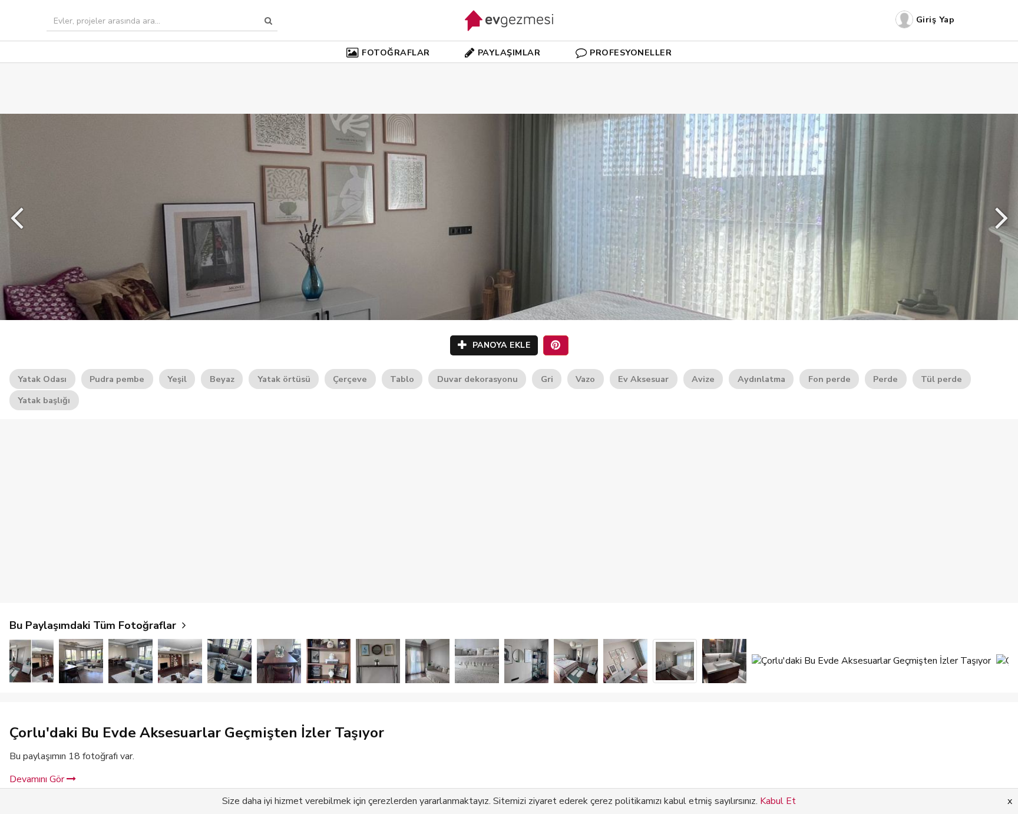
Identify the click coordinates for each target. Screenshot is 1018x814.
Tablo (402, 379)
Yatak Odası (42, 379)
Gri (547, 379)
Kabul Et (778, 801)
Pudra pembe (117, 379)
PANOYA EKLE (500, 345)
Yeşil (177, 379)
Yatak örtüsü (283, 379)
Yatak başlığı (44, 400)
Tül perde (941, 379)
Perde (885, 379)
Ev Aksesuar (643, 379)
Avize (703, 379)
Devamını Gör (38, 779)
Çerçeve (350, 379)
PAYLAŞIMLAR (509, 52)
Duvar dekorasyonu (477, 379)
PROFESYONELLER (631, 52)
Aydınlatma (761, 379)
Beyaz (222, 379)
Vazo (585, 379)
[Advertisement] (509, 70)
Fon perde (829, 379)
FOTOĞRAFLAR (396, 52)
